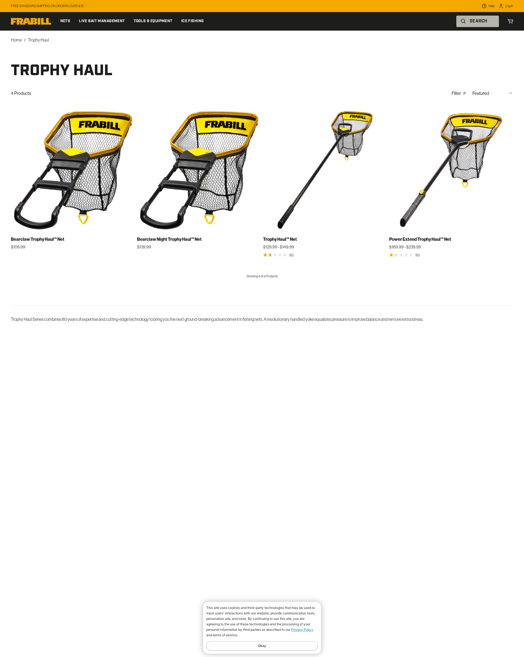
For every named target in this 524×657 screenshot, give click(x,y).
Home (16, 40)
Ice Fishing (192, 21)
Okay (262, 646)
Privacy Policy (302, 629)
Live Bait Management (102, 21)
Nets (65, 21)
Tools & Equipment (153, 21)
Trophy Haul (38, 40)
